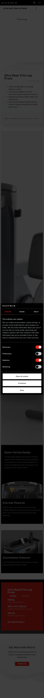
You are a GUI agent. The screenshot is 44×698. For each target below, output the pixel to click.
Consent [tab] (8, 312)
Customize (22, 383)
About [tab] (36, 312)
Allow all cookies (22, 376)
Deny (22, 390)
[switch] (38, 353)
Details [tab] (22, 312)
